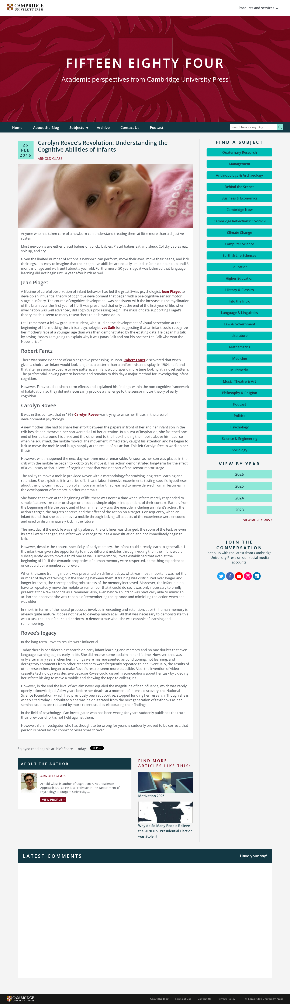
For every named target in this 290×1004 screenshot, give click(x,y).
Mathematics (239, 347)
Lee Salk (108, 327)
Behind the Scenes (239, 186)
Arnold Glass (53, 776)
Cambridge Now (240, 209)
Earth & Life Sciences (239, 255)
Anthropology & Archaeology (239, 175)
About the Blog (46, 127)
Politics (239, 415)
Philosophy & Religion (239, 392)
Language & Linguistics (239, 312)
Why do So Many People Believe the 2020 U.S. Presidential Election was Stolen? (165, 831)
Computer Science (239, 244)
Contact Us (129, 127)
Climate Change (239, 232)
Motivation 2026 (151, 795)
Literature (239, 335)
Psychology (239, 427)
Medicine (239, 358)
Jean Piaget (171, 291)
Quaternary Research (239, 152)
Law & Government (239, 324)
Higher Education (239, 278)
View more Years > (257, 520)
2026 (239, 474)
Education (239, 267)
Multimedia (239, 370)
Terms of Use (183, 999)
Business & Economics (239, 198)
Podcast (156, 127)
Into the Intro (239, 301)
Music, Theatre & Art (239, 381)
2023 (239, 509)
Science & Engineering (239, 438)
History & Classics (239, 289)
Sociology (239, 450)
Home (17, 127)
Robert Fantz (134, 360)
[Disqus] (145, 920)
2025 (239, 486)
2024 (239, 498)
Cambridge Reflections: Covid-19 (240, 221)
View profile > (53, 800)
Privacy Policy (226, 999)
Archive (103, 127)
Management (239, 164)
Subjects (76, 127)
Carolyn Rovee (86, 414)
